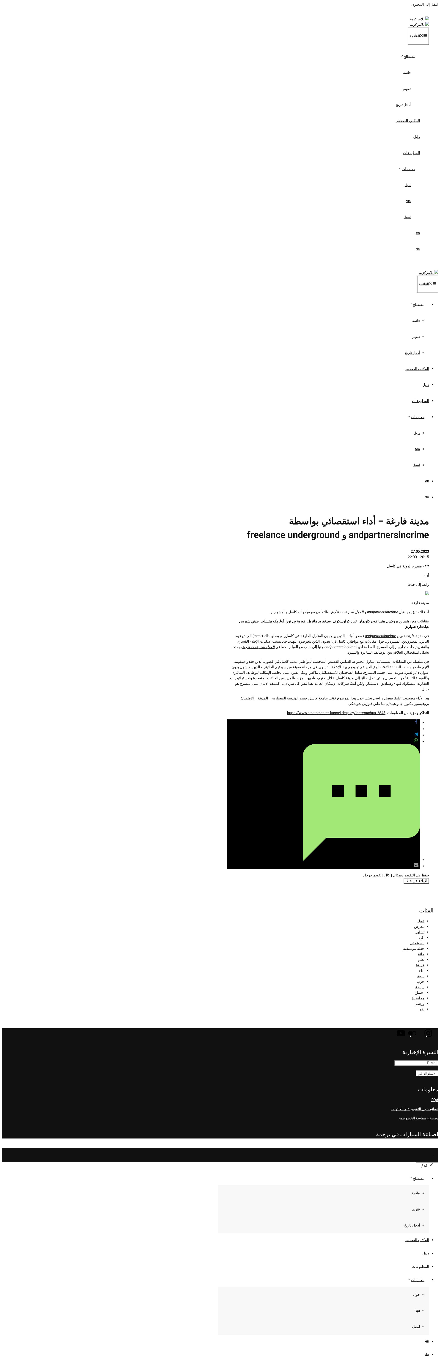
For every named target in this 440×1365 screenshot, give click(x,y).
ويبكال (398, 875)
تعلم (421, 959)
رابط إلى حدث (418, 584)
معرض (419, 926)
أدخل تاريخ (403, 105)
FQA (408, 201)
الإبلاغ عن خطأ (416, 881)
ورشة (420, 1003)
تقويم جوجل (372, 875)
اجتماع (419, 992)
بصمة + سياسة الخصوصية (418, 1118)
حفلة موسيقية (413, 948)
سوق (420, 976)
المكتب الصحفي (408, 121)
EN (418, 233)
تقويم (407, 89)
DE (418, 249)
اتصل (407, 217)
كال (387, 875)
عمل (420, 921)
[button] (416, 723)
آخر (421, 1009)
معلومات (408, 169)
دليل (416, 137)
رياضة (419, 987)
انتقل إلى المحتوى (424, 4)
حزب (420, 981)
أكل (421, 937)
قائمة (407, 73)
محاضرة (418, 998)
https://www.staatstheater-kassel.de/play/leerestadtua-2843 (336, 713)
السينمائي (417, 943)
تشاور (419, 932)
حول (407, 185)
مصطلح (409, 56)
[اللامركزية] (419, 24)
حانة (421, 954)
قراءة (420, 965)
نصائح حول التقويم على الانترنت (414, 1109)
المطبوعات (411, 153)
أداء (426, 575)
